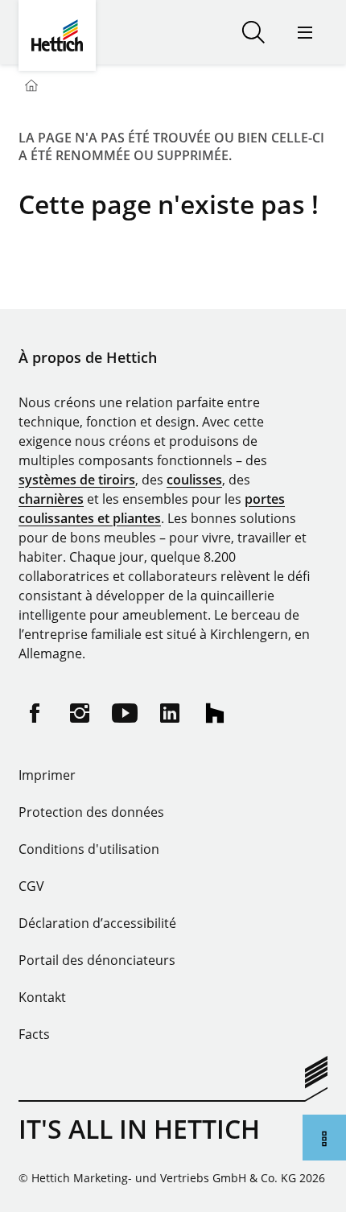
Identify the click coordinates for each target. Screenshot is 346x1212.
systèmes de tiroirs (77, 480)
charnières (51, 499)
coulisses (194, 480)
